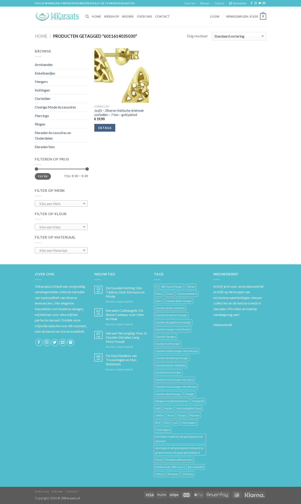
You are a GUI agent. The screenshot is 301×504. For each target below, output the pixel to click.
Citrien (191, 286)
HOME (96, 16)
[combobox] (61, 203)
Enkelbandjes (45, 73)
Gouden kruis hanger (168, 372)
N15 (166, 422)
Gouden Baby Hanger (178, 301)
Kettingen (42, 90)
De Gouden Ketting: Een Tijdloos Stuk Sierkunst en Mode (125, 292)
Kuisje (182, 415)
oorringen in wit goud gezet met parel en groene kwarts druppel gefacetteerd (179, 450)
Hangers (41, 81)
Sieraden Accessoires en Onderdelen (53, 135)
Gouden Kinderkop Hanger (171, 358)
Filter (42, 176)
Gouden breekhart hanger (171, 315)
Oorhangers (188, 422)
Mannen (195, 415)
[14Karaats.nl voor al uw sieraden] (57, 16)
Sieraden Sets (45, 147)
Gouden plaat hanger (168, 394)
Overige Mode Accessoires (55, 107)
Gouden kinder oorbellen (170, 365)
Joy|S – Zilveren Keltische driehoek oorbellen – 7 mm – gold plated (119, 113)
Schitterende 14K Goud (169, 467)
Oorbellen (42, 98)
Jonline (159, 415)
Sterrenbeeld (196, 467)
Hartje (168, 408)
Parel (158, 459)
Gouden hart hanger (167, 343)
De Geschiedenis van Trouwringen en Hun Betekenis (121, 359)
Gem (158, 301)
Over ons (189, 3)
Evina (169, 293)
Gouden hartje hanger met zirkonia (176, 351)
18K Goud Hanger (172, 286)
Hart (158, 408)
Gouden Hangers (165, 336)
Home (41, 36)
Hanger (189, 394)
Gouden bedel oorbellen (170, 308)
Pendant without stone (179, 459)
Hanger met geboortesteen (171, 401)
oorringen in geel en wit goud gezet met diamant (179, 439)
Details (104, 128)
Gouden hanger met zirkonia (172, 329)
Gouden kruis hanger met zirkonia (176, 386)
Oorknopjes (162, 429)
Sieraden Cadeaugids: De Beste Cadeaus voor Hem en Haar (125, 314)
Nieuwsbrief (222, 325)
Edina (158, 293)
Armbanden (44, 64)
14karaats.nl (44, 286)
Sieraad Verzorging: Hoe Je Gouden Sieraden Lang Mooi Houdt (126, 337)
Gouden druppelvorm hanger (173, 322)
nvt (175, 422)
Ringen (40, 124)
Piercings (42, 116)
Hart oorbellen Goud (188, 408)
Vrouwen (173, 474)
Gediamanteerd (187, 293)
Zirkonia (188, 474)
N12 (157, 422)
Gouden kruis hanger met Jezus (174, 379)
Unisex (159, 474)
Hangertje (198, 401)
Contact (219, 3)
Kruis (171, 415)
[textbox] (60, 204)
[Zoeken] (87, 16)
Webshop (111, 16)
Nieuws (205, 3)
